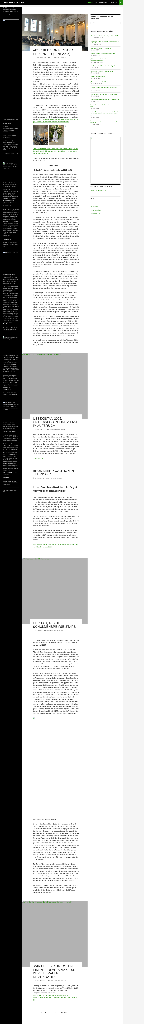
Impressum (114, 2)
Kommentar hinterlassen (57, 57)
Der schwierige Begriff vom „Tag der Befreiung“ (105, 99)
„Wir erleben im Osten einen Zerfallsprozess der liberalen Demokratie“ (54, 971)
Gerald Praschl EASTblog (13, 2)
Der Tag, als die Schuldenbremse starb (54, 624)
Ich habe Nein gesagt (9, 393)
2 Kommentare (13, 394)
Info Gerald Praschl (9, 153)
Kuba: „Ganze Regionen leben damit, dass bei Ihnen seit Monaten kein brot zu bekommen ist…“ (105, 113)
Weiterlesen (7, 239)
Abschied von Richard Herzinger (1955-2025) (53, 52)
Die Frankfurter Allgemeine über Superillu (103, 66)
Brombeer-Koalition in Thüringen (53, 472)
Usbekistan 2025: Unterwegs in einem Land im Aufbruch (56, 422)
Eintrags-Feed (95, 206)
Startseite (89, 2)
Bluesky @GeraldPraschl (98, 190)
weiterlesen (38, 458)
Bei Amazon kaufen (8, 200)
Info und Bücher (8, 15)
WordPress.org (95, 213)
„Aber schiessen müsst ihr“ (99, 82)
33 (55, 1013)
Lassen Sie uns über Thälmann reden (102, 71)
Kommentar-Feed (96, 210)
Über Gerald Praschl (102, 2)
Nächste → (64, 1013)
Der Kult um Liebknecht (98, 76)
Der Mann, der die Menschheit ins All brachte (104, 94)
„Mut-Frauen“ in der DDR (10, 327)
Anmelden (94, 203)
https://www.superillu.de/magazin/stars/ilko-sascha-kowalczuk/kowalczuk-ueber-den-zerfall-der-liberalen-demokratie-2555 (55, 997)
